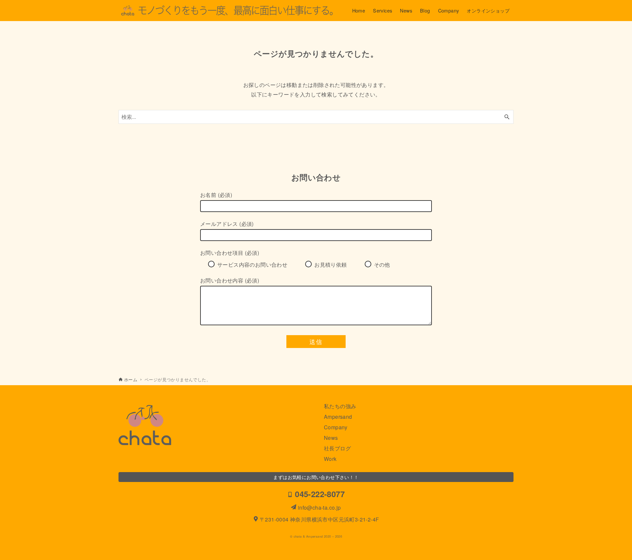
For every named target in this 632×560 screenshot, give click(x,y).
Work (330, 459)
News (331, 437)
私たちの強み (340, 406)
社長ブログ (337, 448)
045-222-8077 (319, 493)
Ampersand (338, 416)
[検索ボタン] (507, 117)
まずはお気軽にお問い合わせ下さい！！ (315, 476)
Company (336, 427)
